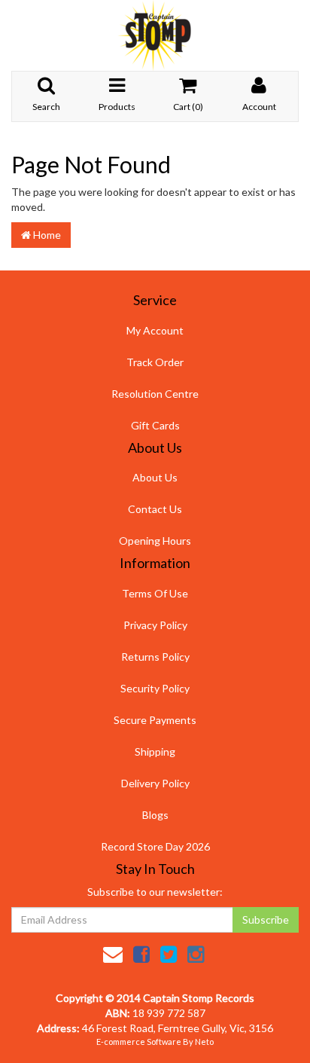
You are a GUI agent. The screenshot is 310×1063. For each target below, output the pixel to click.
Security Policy (155, 688)
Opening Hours (155, 540)
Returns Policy (155, 656)
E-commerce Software (138, 1041)
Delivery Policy (155, 783)
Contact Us (155, 508)
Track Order (155, 362)
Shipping (155, 751)
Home (46, 234)
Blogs (155, 814)
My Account (155, 330)
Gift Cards (155, 425)
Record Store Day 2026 (155, 846)
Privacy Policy (155, 625)
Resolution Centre (155, 393)
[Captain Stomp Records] (155, 34)
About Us (155, 477)
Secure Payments (155, 719)
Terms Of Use (155, 593)
